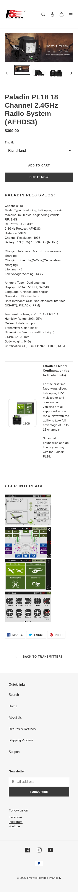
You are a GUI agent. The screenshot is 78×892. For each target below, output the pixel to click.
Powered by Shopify (49, 877)
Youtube (14, 826)
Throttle (9, 142)
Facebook (15, 817)
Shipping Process (21, 740)
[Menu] (70, 14)
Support (14, 752)
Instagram (16, 821)
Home (13, 706)
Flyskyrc (32, 877)
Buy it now (39, 177)
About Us (15, 717)
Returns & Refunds (22, 729)
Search (14, 694)
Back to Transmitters (42, 656)
